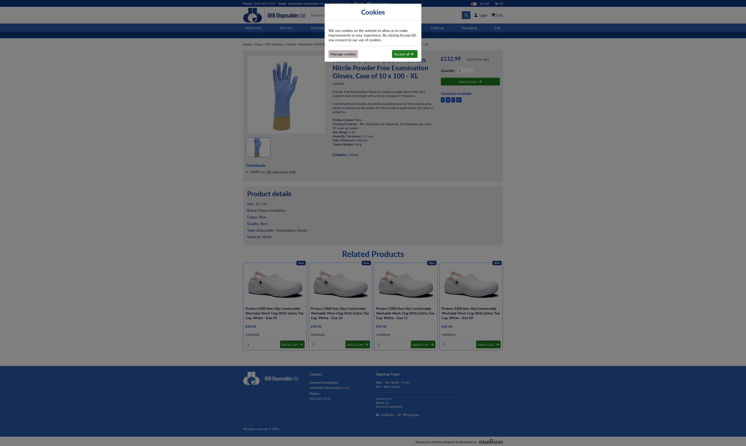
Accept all (402, 54)
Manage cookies (343, 54)
